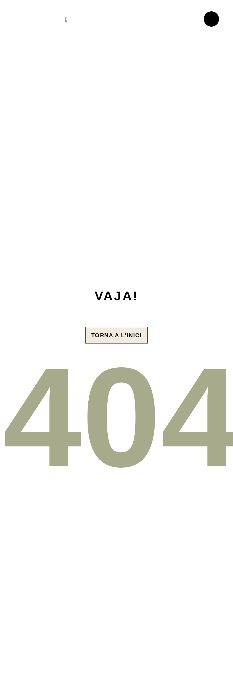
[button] (181, 20)
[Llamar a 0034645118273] (211, 19)
